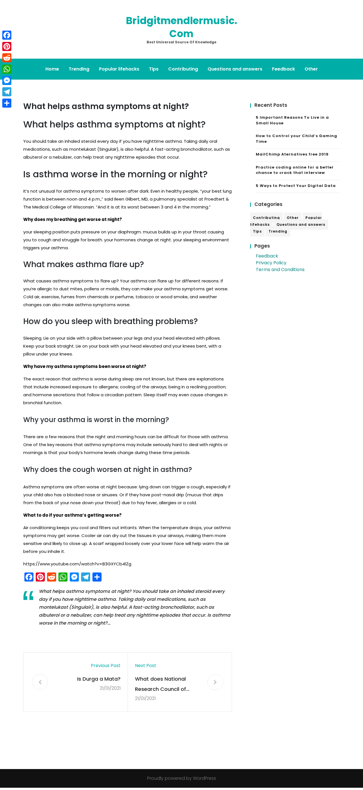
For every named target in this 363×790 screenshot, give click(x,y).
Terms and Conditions (280, 269)
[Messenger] (6, 80)
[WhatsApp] (6, 69)
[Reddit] (6, 57)
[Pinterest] (6, 46)
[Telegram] (6, 91)
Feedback (283, 69)
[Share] (6, 103)
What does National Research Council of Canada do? (160, 684)
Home (52, 69)
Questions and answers (235, 69)
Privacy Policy (271, 262)
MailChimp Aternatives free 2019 (292, 154)
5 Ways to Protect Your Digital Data (296, 185)
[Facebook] (6, 35)
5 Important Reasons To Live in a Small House (292, 120)
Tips (154, 69)
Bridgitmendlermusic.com (181, 27)
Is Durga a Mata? (99, 678)
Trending (79, 69)
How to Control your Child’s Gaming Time (296, 138)
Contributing (183, 69)
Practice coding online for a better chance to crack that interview (295, 170)
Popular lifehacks (119, 69)
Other (311, 69)
